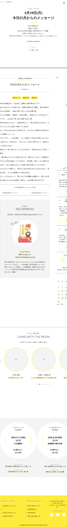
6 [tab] (50, 382)
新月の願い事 (31, 512)
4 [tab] (45, 382)
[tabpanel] (16, 364)
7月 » (62, 304)
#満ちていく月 (16, 97)
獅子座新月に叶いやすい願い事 (18, 471)
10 (62, 291)
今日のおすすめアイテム (9, 512)
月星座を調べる (32, 509)
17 (62, 294)
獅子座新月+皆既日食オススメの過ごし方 (18, 466)
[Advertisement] (33, 59)
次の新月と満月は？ (8, 516)
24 (62, 298)
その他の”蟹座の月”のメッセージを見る (25, 187)
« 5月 (58, 304)
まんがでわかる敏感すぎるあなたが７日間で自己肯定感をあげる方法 (24, 254)
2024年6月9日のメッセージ (9, 193)
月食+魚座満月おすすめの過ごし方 (55, 466)
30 (58, 301)
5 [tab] (47, 382)
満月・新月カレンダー (34, 506)
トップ (1, 2)
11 (66, 291)
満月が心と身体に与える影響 (55, 472)
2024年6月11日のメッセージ (40, 193)
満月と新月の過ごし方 (34, 516)
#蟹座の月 (34, 97)
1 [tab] (37, 382)
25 (66, 298)
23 (58, 298)
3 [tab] (42, 382)
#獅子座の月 (26, 97)
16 (58, 294)
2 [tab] (40, 382)
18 (66, 294)
